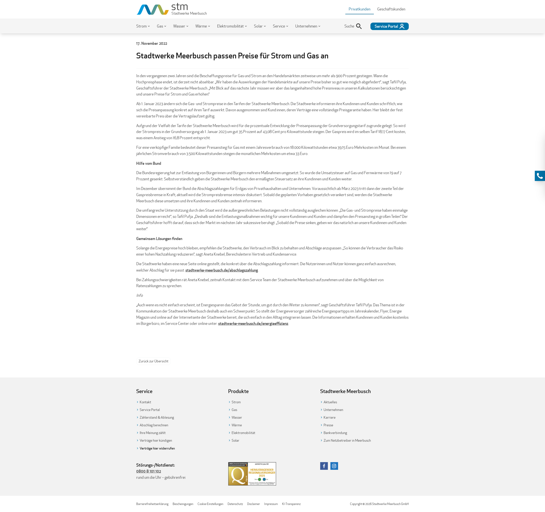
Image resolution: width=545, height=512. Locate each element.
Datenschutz (235, 504)
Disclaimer (253, 504)
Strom (141, 26)
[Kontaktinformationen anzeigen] (540, 176)
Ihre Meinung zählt (153, 433)
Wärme (201, 26)
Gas (160, 26)
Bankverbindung (335, 433)
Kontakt (145, 402)
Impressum (271, 504)
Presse (328, 425)
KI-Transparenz (291, 504)
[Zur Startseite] (171, 9)
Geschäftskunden (391, 9)
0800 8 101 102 (148, 471)
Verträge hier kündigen (156, 440)
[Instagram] (334, 466)
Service (279, 26)
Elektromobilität (230, 26)
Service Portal (150, 410)
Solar (258, 26)
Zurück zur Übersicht (153, 361)
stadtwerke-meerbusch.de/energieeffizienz (253, 323)
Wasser (179, 26)
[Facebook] (324, 466)
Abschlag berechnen (154, 425)
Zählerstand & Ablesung (157, 417)
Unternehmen (306, 26)
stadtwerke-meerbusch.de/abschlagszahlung (221, 270)
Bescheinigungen (183, 504)
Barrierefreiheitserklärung (152, 504)
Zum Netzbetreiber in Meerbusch (347, 440)
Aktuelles (330, 402)
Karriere (330, 417)
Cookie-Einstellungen (210, 504)
